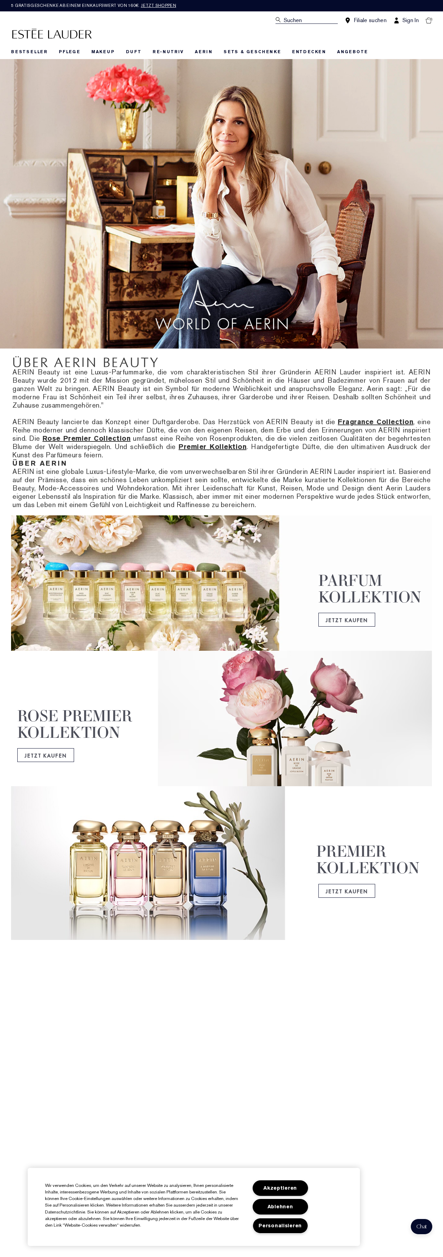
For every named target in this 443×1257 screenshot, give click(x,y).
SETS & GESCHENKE (252, 52)
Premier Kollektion (212, 446)
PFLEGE (69, 52)
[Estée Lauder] (52, 33)
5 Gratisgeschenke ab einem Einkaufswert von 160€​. (93, 5)
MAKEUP (103, 52)
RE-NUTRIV (168, 52)
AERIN (204, 52)
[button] (421, 1227)
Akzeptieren (280, 1188)
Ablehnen (280, 1206)
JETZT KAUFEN (347, 620)
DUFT (134, 52)
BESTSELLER (29, 52)
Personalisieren (280, 1225)
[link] (221, 592)
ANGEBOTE (352, 52)
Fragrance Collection (375, 421)
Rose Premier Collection (86, 438)
